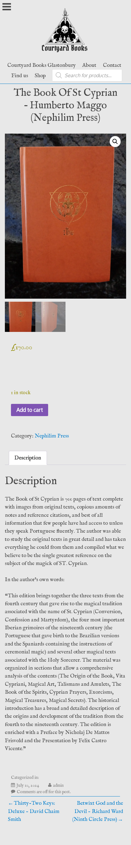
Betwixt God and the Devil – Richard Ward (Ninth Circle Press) (97, 811)
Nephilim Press (52, 436)
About (89, 65)
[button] (115, 141)
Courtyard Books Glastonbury (41, 65)
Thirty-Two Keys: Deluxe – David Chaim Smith (33, 811)
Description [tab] (27, 458)
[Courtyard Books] (65, 54)
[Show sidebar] (6, 7)
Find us (19, 75)
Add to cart (29, 409)
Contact (112, 65)
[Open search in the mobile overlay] (87, 75)
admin (58, 785)
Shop (40, 75)
